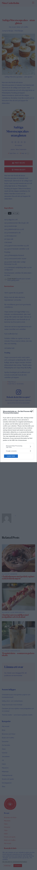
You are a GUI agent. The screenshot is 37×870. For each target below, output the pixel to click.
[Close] (33, 411)
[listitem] (18, 446)
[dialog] (18, 435)
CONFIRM (11, 456)
